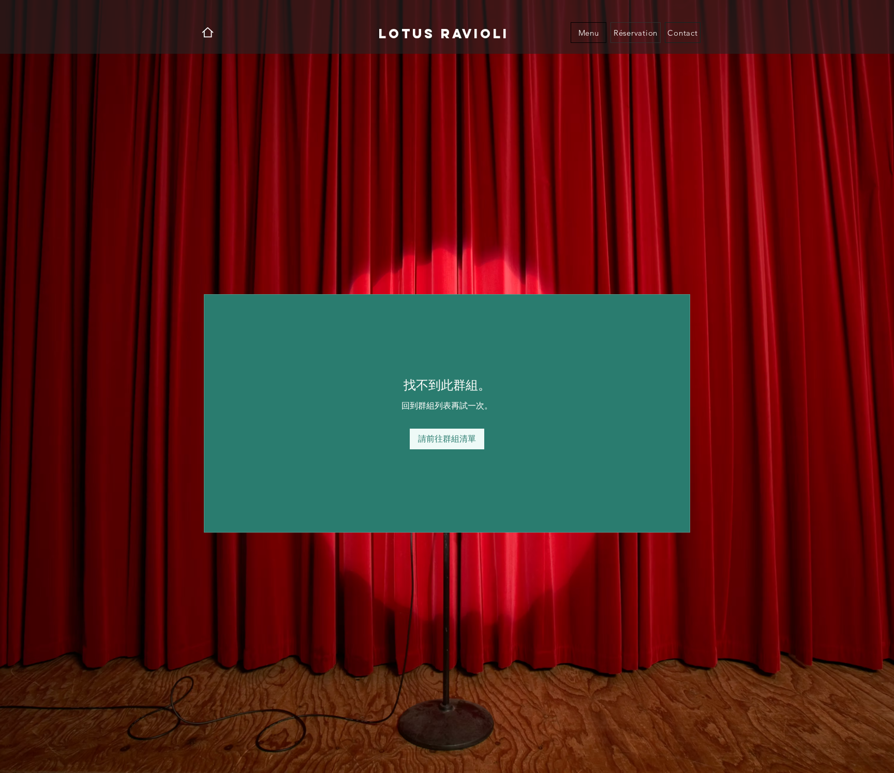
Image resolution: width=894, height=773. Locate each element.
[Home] (208, 32)
